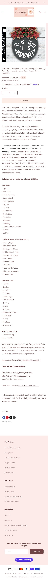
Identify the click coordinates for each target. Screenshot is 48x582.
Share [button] (6, 411)
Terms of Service (9, 468)
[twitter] (10, 417)
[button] (2, 12)
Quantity (4, 88)
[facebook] (3, 417)
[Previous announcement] (4, 2)
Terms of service (12, 577)
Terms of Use (8, 535)
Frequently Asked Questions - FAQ (15, 525)
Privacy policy (38, 573)
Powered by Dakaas (6, 421)
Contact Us (8, 520)
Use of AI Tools (9, 473)
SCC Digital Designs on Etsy (13, 497)
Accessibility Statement (12, 448)
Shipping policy (23, 577)
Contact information (36, 577)
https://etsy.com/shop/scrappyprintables (17, 373)
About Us (7, 515)
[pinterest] (7, 417)
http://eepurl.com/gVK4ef (31, 360)
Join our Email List (10, 530)
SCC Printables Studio (11, 501)
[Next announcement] (43, 2)
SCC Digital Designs (15, 573)
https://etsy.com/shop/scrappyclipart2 (16, 376)
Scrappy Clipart (9, 492)
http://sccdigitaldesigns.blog (28, 385)
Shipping (4, 80)
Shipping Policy (9, 463)
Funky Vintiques (9, 487)
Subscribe (37, 552)
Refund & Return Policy (12, 458)
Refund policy (28, 573)
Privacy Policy (8, 453)
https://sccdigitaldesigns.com (13, 379)
